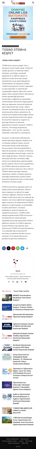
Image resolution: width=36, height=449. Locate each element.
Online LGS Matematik (12, 439)
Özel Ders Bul (24, 439)
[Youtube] (26, 282)
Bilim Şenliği (29, 441)
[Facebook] (4, 248)
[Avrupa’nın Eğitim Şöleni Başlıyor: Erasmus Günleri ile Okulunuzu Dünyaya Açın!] (7, 307)
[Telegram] (22, 248)
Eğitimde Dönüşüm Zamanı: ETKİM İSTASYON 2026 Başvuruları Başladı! (23, 326)
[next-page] (6, 429)
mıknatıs (21, 441)
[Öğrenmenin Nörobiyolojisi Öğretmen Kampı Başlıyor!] (7, 316)
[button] (3, 2)
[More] (27, 248)
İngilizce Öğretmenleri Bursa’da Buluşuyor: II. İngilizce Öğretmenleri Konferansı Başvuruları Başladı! (21, 398)
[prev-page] (3, 429)
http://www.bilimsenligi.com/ (18, 274)
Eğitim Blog (25, 443)
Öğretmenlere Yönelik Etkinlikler (10, 46)
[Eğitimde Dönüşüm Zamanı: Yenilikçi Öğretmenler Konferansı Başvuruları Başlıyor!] (7, 335)
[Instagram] (14, 282)
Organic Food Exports (14, 443)
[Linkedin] (18, 282)
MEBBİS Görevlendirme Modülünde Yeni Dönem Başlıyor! (22, 297)
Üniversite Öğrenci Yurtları (9, 441)
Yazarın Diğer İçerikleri (21, 291)
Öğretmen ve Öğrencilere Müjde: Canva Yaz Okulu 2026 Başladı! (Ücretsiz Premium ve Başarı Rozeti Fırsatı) (23, 373)
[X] (9, 248)
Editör (18, 271)
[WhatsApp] (18, 248)
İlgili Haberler (6, 291)
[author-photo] (18, 268)
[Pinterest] (13, 248)
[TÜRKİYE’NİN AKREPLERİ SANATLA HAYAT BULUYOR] (7, 410)
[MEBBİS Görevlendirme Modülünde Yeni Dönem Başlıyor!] (7, 297)
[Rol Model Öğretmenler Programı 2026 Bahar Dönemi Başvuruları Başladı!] (7, 347)
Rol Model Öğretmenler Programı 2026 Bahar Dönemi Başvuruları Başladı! (23, 347)
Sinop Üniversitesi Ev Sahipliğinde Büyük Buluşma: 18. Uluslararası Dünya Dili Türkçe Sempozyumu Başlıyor (22, 359)
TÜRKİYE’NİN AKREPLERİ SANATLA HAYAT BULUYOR (22, 410)
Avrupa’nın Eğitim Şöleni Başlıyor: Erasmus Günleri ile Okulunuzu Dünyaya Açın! (23, 307)
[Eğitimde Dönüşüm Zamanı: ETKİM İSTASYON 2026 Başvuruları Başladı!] (7, 326)
